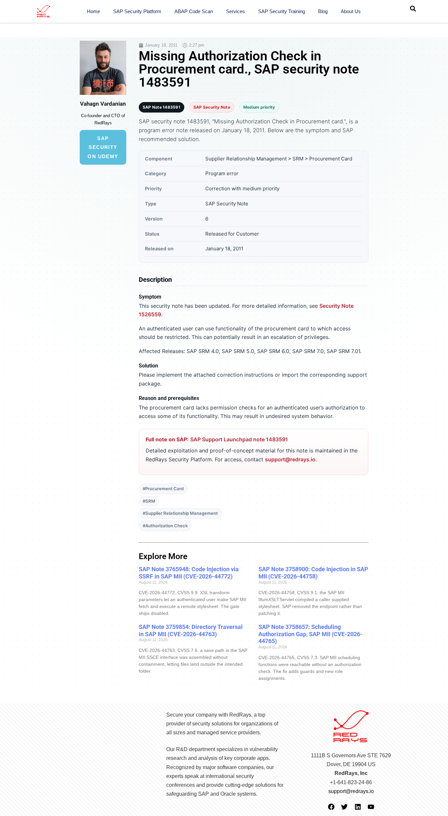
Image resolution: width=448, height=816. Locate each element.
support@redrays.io (290, 459)
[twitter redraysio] (344, 807)
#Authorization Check (165, 525)
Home (93, 11)
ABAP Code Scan (193, 11)
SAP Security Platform (137, 11)
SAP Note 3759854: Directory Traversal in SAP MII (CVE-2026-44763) (191, 630)
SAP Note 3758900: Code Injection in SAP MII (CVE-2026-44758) (313, 573)
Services (235, 11)
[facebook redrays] (331, 807)
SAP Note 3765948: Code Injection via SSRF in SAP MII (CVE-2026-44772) (189, 573)
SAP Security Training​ (281, 11)
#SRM (149, 501)
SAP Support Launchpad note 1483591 (239, 439)
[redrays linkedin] (358, 807)
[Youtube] (371, 807)
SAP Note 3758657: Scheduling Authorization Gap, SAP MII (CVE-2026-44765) (310, 633)
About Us (351, 11)
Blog (323, 11)
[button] (413, 8)
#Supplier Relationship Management (180, 513)
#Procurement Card (163, 488)
